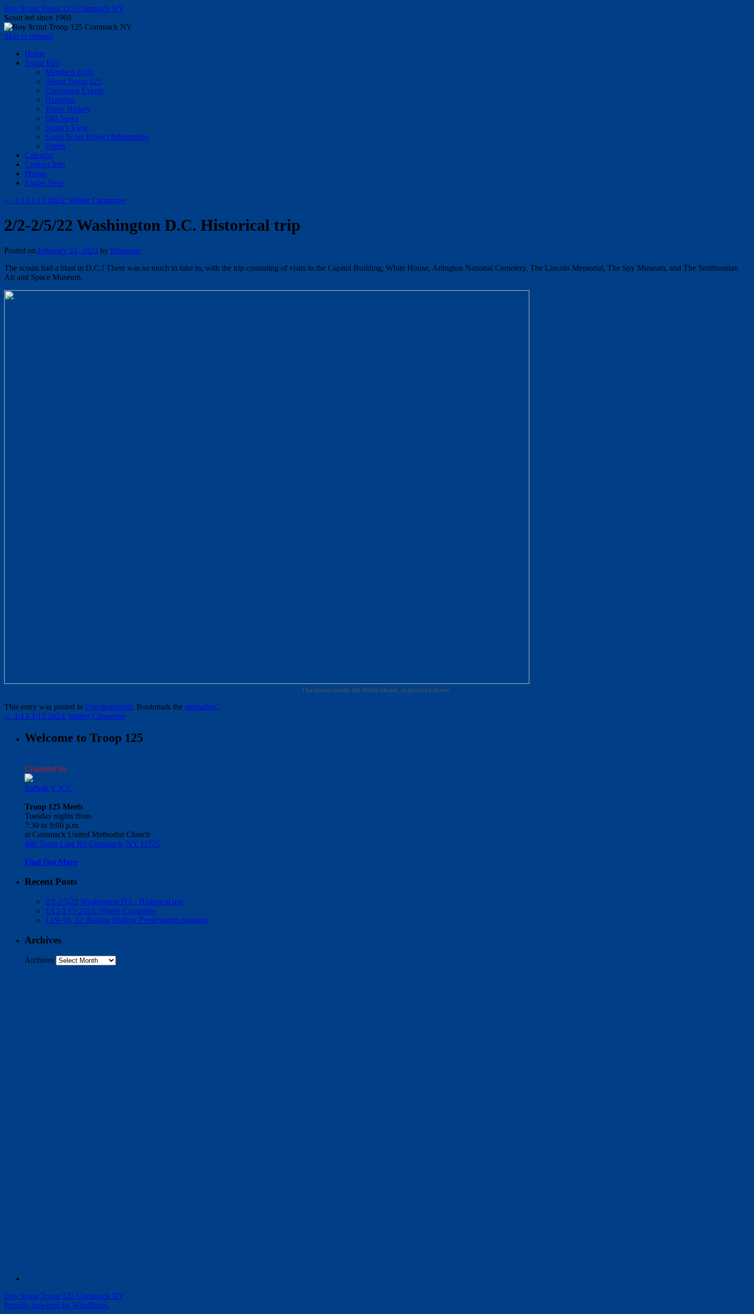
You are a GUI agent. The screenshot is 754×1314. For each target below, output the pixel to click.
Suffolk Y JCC (48, 788)
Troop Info (42, 62)
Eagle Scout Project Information (97, 136)
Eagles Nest (44, 182)
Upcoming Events (74, 90)
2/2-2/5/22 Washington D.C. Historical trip (114, 901)
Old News (61, 118)
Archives (39, 960)
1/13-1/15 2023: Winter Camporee (64, 200)
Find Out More (51, 862)
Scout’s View (66, 127)
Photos (36, 173)
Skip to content (28, 36)
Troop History (68, 109)
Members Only (69, 72)
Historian (60, 99)
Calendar (39, 155)
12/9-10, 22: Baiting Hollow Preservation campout (127, 920)
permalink (201, 706)
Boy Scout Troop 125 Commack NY (64, 8)
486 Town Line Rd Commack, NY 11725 (92, 843)
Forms (55, 145)
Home (35, 53)
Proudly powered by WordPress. (56, 1305)
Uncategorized (108, 706)
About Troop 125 (73, 81)
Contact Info (45, 164)
